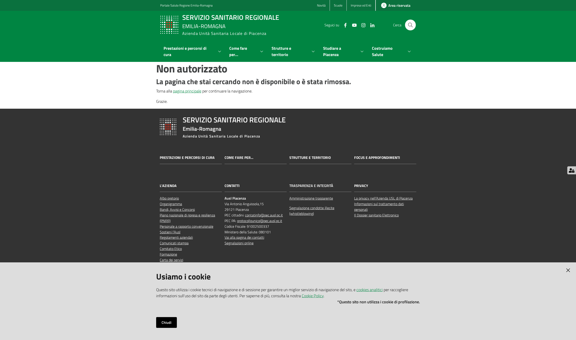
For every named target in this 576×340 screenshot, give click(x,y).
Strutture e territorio (310, 157)
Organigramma (171, 204)
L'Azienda (168, 185)
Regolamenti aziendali (176, 237)
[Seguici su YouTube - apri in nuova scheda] (352, 24)
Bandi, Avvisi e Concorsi (177, 209)
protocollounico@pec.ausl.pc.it (259, 220)
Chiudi (166, 322)
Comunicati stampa (174, 243)
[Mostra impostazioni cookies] (571, 170)
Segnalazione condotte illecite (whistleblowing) (311, 210)
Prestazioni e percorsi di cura (187, 157)
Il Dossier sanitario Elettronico (376, 215)
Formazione (168, 254)
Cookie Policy (313, 296)
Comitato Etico (171, 248)
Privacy (361, 185)
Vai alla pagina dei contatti (244, 237)
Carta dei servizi (171, 260)
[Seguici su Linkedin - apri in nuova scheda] (370, 24)
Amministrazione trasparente (311, 198)
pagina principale (187, 91)
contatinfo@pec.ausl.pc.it (264, 215)
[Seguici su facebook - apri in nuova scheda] (343, 24)
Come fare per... (239, 157)
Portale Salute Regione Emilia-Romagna (186, 5)
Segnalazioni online (239, 243)
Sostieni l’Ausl (170, 232)
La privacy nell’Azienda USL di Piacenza (383, 198)
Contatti (232, 185)
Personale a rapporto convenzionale (186, 226)
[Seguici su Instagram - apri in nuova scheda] (361, 24)
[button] (410, 25)
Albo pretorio (169, 198)
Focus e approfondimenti (377, 157)
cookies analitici (369, 290)
